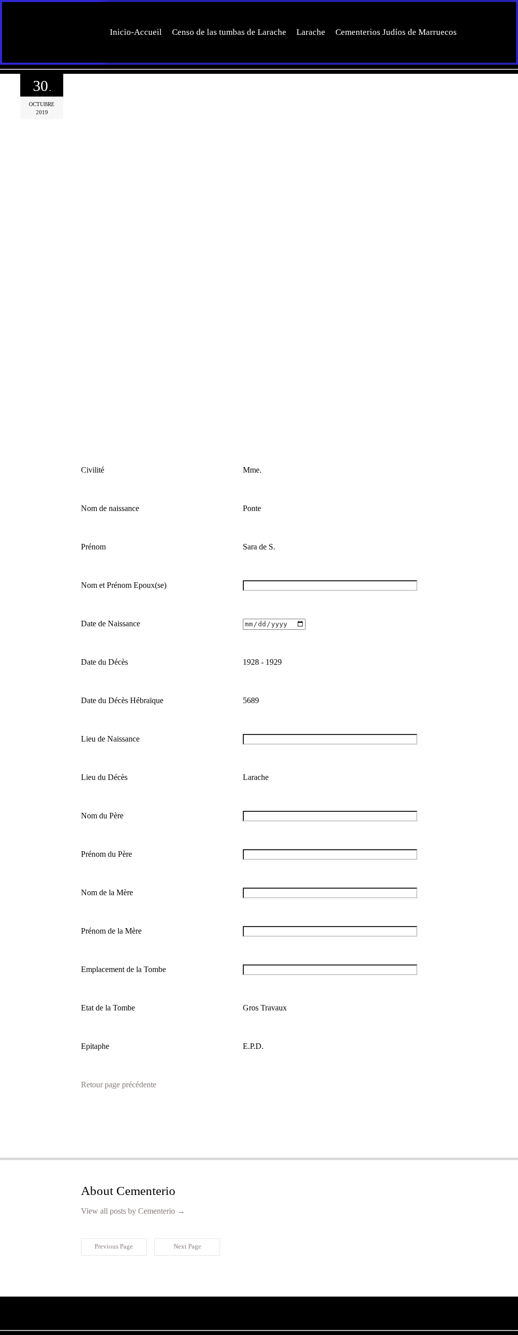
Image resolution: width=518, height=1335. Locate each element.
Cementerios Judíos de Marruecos (396, 32)
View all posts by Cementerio (133, 1211)
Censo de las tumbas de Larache (229, 32)
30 (42, 85)
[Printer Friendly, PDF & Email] (130, 1114)
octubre (42, 104)
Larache (310, 32)
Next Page (187, 1246)
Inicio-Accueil (136, 32)
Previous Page (114, 1246)
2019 (42, 112)
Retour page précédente (118, 1084)
